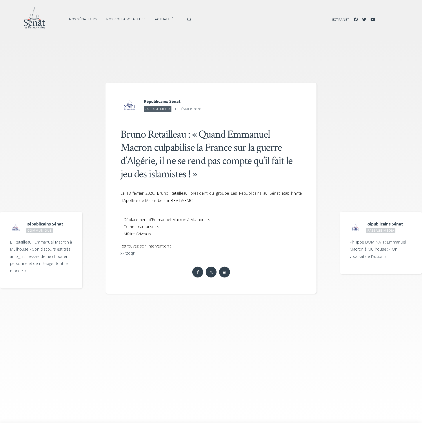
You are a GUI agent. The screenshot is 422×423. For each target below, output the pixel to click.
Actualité (164, 19)
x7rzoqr (127, 253)
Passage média (157, 109)
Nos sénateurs (83, 19)
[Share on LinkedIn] (224, 272)
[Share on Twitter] (211, 272)
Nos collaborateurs (126, 19)
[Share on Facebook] (197, 272)
